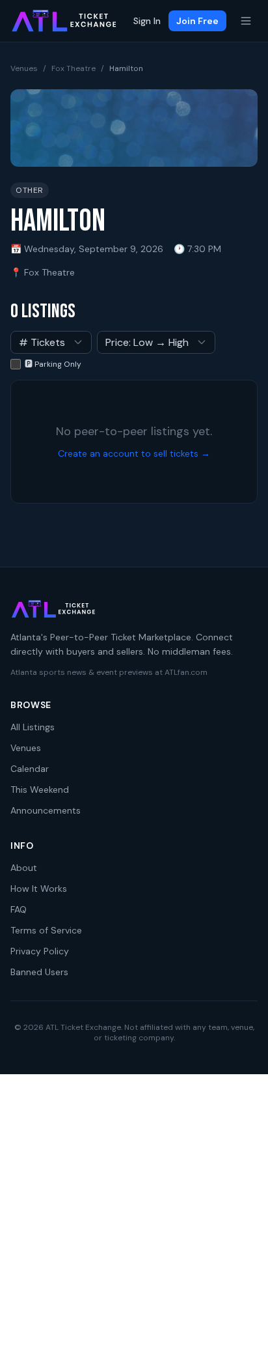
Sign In (147, 21)
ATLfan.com (186, 672)
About (23, 868)
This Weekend (39, 789)
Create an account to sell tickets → (134, 453)
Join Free (197, 21)
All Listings (32, 727)
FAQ (18, 909)
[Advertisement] (134, 1213)
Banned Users (39, 972)
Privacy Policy (39, 951)
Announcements (45, 810)
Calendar (29, 769)
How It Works (38, 888)
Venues (24, 68)
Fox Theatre (73, 68)
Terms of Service (46, 930)
